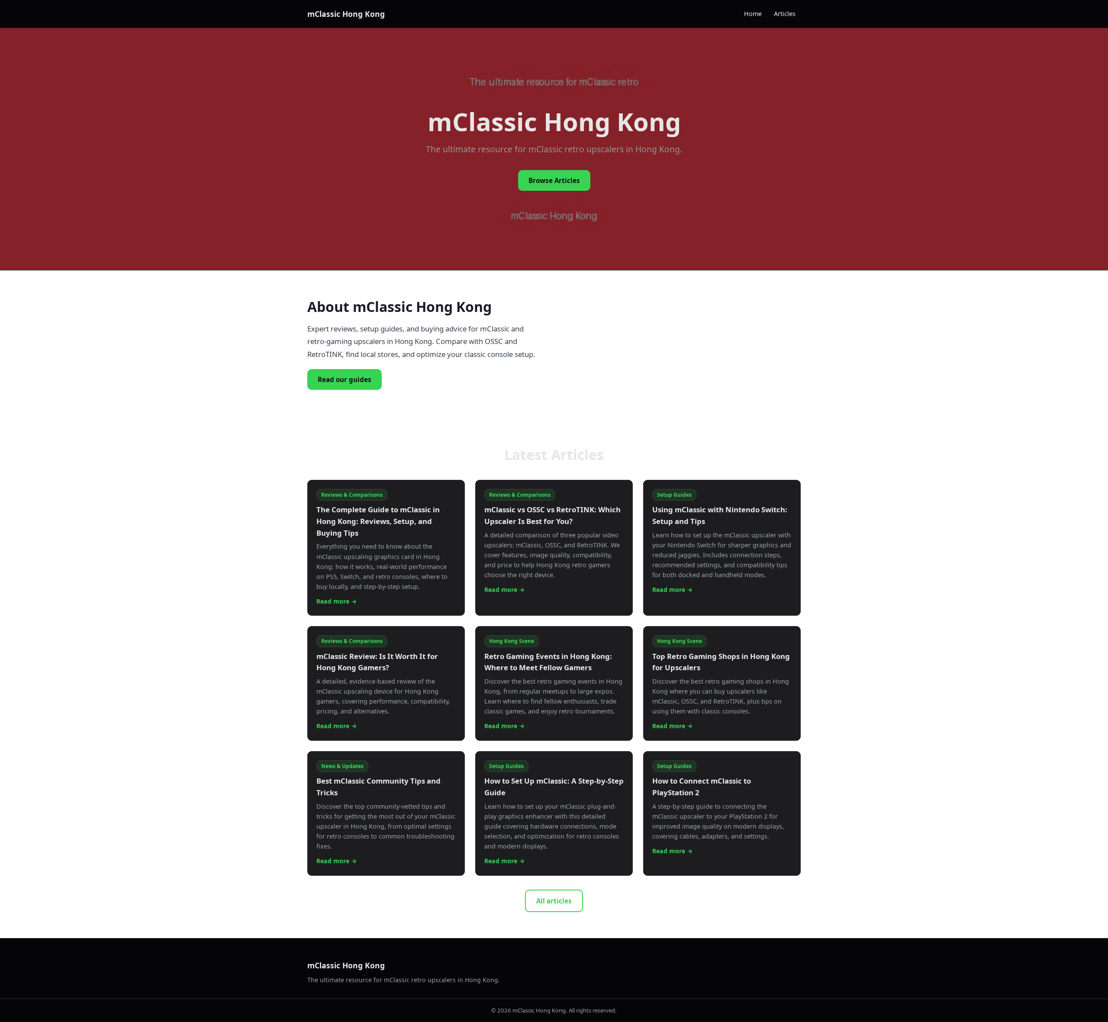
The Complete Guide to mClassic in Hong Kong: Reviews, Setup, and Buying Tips (378, 521)
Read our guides (344, 379)
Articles (785, 14)
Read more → (336, 601)
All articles (554, 901)
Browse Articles (554, 180)
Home (753, 14)
